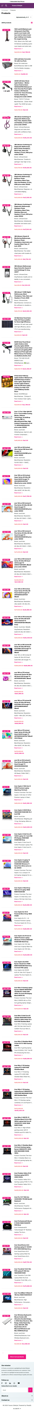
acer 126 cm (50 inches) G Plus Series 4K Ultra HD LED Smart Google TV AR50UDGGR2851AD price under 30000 (23, 507)
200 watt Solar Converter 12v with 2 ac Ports (22, 60)
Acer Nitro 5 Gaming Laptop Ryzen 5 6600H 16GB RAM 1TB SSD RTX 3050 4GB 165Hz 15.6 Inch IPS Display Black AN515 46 (23, 991)
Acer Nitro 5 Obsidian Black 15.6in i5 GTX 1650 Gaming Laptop (23, 1043)
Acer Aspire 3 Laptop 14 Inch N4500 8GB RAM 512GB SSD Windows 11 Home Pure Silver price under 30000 (23, 864)
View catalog (3, 5)
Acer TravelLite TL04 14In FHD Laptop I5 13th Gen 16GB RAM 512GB (22, 1271)
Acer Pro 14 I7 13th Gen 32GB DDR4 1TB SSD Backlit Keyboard (23, 1199)
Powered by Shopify (25, 1405)
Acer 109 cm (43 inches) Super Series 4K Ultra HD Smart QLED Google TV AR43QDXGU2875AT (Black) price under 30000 (22, 479)
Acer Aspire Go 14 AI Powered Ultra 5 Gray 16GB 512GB (23, 914)
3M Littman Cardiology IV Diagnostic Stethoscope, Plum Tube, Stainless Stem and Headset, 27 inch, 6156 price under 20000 (23, 120)
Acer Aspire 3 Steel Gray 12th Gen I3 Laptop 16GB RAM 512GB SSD (22, 890)
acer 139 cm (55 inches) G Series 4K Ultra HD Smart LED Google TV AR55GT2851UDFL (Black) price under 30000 (22, 563)
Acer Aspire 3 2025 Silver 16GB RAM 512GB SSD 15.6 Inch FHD (22, 812)
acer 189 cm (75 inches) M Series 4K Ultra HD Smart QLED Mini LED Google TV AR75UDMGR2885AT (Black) (22, 704)
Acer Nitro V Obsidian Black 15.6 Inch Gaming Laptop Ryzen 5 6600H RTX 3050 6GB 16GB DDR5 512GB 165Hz (23, 1149)
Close (17, 1396)
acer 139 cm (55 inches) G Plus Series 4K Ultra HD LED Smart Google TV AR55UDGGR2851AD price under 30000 (23, 535)
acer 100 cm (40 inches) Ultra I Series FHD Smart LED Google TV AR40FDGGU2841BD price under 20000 (23, 451)
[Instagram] (6, 1383)
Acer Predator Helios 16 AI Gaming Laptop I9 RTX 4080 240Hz (22, 1175)
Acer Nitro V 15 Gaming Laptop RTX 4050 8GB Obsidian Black (21, 1067)
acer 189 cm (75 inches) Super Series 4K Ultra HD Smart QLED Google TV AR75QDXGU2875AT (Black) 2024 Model (23, 734)
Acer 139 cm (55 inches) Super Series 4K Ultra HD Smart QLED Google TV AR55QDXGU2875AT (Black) (22, 592)
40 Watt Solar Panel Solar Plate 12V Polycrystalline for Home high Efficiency (22, 320)
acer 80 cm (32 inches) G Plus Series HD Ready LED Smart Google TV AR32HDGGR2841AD (22, 763)
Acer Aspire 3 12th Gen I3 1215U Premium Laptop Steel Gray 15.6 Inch (22, 788)
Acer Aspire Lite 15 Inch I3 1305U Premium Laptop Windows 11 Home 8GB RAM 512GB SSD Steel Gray (23, 938)
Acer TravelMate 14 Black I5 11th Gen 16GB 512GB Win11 (23, 1294)
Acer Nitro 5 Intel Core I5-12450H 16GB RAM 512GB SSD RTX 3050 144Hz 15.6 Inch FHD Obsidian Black (22, 1018)
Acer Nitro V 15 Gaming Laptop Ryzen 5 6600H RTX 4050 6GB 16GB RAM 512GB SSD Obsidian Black (23, 1092)
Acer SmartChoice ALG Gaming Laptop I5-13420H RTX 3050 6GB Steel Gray (23, 1247)
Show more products (17, 1357)
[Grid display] (31, 22)
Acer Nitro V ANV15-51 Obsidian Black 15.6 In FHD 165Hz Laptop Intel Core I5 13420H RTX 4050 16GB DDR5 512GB (22, 1121)
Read (17, 48)
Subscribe (30, 1390)
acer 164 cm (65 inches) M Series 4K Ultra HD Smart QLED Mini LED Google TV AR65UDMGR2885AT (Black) (22, 648)
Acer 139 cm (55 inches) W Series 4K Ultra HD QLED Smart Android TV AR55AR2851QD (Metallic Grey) (23, 620)
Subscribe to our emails (9, 1386)
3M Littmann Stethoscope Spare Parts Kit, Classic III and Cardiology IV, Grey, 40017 (22, 269)
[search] (6, 5)
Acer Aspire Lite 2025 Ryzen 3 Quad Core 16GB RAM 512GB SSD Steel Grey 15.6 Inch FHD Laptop (23, 964)
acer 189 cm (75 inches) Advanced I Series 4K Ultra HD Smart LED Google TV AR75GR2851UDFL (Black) (23, 675)
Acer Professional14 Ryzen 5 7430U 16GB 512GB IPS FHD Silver (23, 1223)
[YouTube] (19, 1383)
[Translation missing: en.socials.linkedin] (10, 1383)
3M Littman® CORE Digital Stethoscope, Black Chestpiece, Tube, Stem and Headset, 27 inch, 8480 (23, 295)
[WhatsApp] (14, 1383)
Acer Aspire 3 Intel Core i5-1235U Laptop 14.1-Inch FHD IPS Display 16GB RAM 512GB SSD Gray (23, 837)
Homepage (5, 10)
